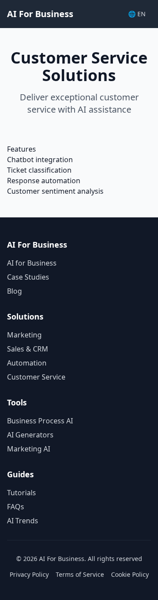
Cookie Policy (130, 574)
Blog (14, 291)
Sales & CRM (27, 349)
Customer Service (36, 377)
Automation (27, 363)
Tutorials (21, 492)
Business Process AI (40, 421)
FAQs (15, 506)
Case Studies (28, 277)
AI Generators (30, 435)
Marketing (24, 335)
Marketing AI (28, 449)
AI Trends (22, 520)
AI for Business (32, 263)
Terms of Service (80, 574)
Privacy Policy (29, 574)
